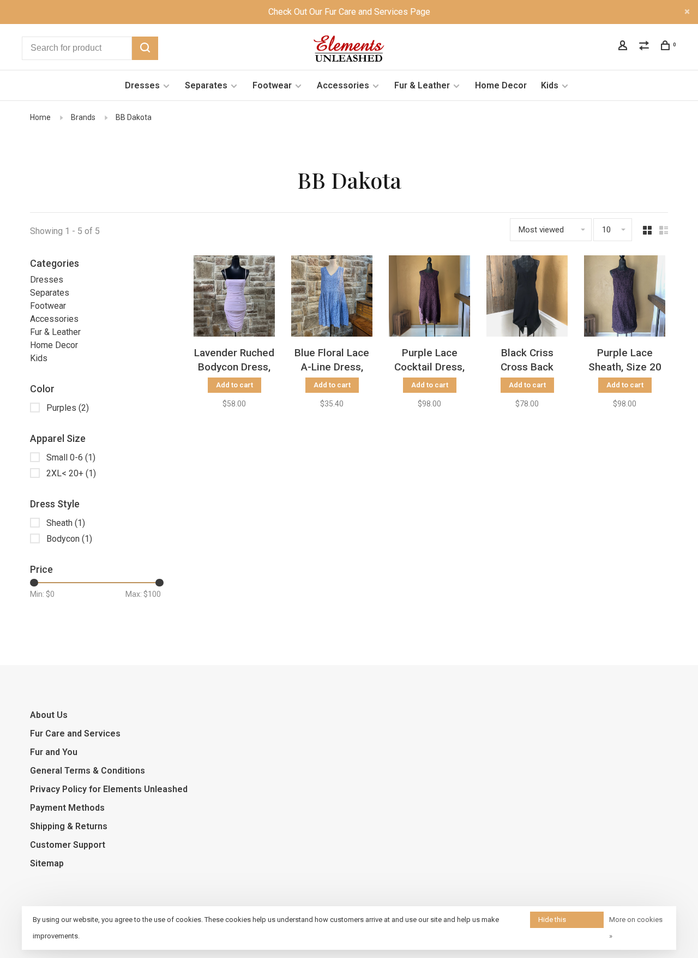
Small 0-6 (70, 457)
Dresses (142, 85)
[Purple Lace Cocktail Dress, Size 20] (429, 297)
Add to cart (234, 385)
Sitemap (47, 863)
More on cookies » (636, 927)
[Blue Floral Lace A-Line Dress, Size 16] (331, 297)
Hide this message (553, 921)
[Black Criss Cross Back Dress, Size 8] (527, 297)
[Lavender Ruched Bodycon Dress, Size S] (234, 297)
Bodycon (69, 539)
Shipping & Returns (68, 826)
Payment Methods (67, 808)
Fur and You (53, 752)
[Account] (624, 47)
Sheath (65, 523)
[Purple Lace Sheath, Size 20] (624, 297)
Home (40, 117)
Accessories (343, 85)
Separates (206, 85)
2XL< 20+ (71, 473)
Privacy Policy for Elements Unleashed (109, 789)
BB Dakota (134, 117)
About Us (49, 715)
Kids (549, 85)
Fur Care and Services (75, 733)
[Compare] (645, 47)
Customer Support (67, 845)
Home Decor (501, 85)
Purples (67, 408)
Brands (83, 117)
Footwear (272, 85)
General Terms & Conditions (87, 770)
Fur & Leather (422, 85)
